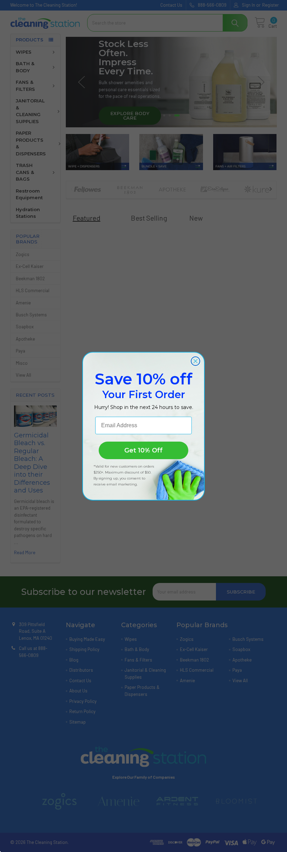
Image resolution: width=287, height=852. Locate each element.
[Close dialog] (195, 361)
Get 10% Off (143, 450)
